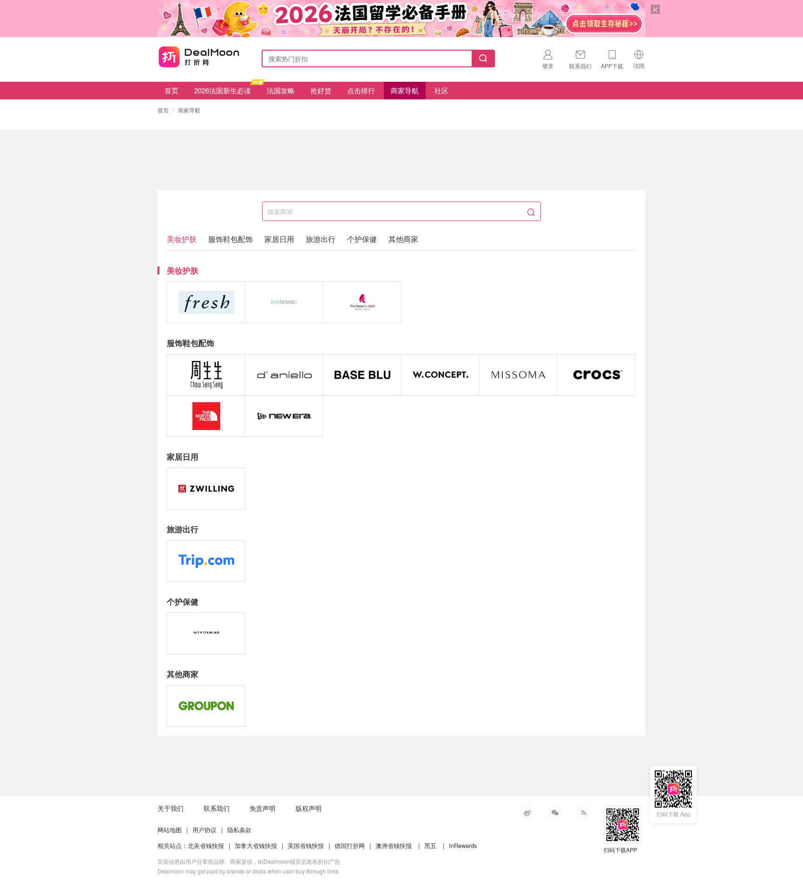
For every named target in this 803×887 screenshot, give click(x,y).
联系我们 (217, 808)
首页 (171, 90)
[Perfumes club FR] (362, 302)
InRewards (463, 845)
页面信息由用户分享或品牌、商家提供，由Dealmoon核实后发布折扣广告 (249, 861)
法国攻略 (281, 90)
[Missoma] (518, 374)
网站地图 (170, 829)
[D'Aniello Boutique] (284, 374)
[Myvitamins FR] (206, 633)
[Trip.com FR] (206, 561)
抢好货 (320, 90)
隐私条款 (239, 829)
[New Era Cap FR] (284, 416)
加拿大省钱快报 (256, 845)
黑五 (430, 845)
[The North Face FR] (206, 416)
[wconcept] (440, 374)
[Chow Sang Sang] (206, 374)
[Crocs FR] (596, 374)
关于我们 (171, 808)
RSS (583, 813)
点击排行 (361, 90)
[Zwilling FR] (206, 488)
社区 (441, 90)
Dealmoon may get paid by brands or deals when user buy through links (248, 871)
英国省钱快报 (306, 845)
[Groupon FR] (206, 705)
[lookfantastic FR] (284, 302)
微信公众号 (555, 813)
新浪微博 (527, 813)
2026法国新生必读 (222, 90)
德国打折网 (350, 845)
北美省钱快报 (206, 845)
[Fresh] (206, 302)
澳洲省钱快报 (393, 845)
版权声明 (309, 808)
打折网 (198, 56)
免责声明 (263, 808)
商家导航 (405, 90)
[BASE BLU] (362, 374)
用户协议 (204, 829)
